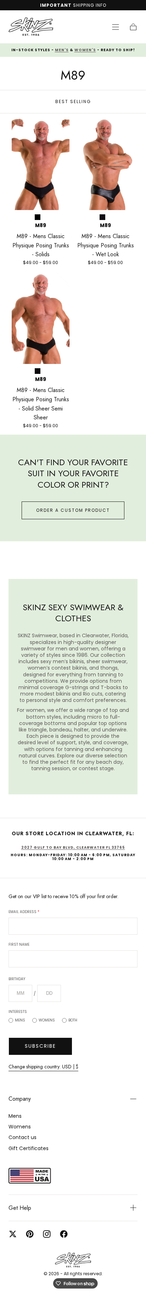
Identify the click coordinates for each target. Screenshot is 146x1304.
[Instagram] (47, 1234)
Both (72, 1020)
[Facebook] (64, 1234)
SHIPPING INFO (89, 5)
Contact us (22, 1137)
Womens (47, 1020)
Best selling (73, 101)
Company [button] (20, 1099)
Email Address (24, 911)
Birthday (17, 979)
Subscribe (40, 1046)
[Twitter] (13, 1234)
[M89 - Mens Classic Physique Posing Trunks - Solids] (41, 164)
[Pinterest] (30, 1234)
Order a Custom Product (73, 510)
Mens (20, 1020)
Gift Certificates (29, 1148)
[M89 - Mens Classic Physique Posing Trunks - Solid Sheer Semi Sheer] (41, 318)
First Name (19, 944)
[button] (115, 27)
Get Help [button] (20, 1208)
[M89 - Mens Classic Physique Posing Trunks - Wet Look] (105, 164)
